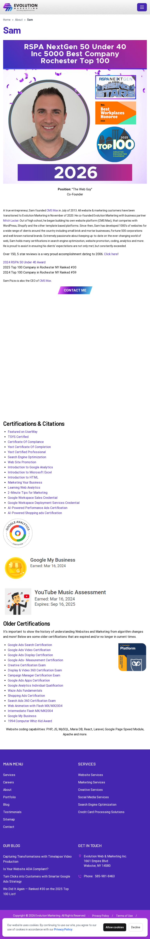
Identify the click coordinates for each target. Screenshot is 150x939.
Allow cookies (115, 927)
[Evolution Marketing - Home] (69, 7)
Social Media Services (93, 797)
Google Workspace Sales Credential (32, 498)
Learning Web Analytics (24, 487)
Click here (111, 254)
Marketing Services (91, 782)
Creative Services (90, 790)
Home (7, 19)
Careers (8, 782)
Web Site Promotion (22, 462)
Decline (135, 927)
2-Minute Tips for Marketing (27, 492)
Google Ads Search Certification (30, 645)
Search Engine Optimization (27, 457)
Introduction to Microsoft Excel (30, 472)
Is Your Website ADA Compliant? (25, 869)
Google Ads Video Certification (29, 650)
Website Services (90, 775)
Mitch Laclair (11, 220)
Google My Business (22, 716)
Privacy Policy (63, 929)
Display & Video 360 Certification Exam (35, 670)
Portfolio (9, 797)
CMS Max (52, 210)
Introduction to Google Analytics (30, 467)
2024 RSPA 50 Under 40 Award (24, 262)
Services (9, 775)
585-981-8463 (105, 876)
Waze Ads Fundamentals (25, 690)
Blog (6, 804)
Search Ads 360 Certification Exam (32, 701)
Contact (8, 827)
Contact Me (75, 290)
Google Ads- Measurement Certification (35, 660)
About (19, 19)
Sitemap (9, 819)
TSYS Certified (18, 437)
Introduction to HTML (23, 477)
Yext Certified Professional (27, 452)
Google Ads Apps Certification (29, 680)
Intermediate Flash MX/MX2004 (30, 711)
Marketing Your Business (25, 482)
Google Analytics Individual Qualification (35, 685)
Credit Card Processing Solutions (101, 812)
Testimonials (12, 812)
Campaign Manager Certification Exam (34, 675)
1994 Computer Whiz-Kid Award (30, 721)
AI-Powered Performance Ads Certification (37, 508)
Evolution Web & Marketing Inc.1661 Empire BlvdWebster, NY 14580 (105, 861)
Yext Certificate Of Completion (29, 447)
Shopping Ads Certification (26, 696)
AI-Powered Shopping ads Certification (35, 513)
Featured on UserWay (23, 432)
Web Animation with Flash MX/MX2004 (35, 706)
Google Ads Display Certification (30, 655)
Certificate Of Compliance (26, 442)
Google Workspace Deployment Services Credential (43, 503)
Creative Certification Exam (27, 665)
